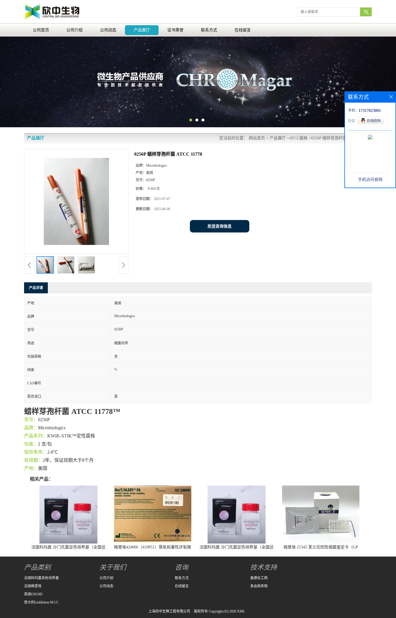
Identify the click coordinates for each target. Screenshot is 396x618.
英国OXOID (33, 594)
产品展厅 (142, 30)
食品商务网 (259, 586)
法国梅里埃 (32, 586)
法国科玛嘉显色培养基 (41, 578)
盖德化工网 (259, 578)
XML (241, 611)
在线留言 (243, 30)
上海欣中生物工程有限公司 (169, 611)
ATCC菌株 (298, 138)
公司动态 (108, 30)
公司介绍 (74, 30)
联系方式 (209, 30)
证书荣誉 (175, 30)
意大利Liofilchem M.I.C (41, 602)
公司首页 (41, 30)
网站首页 (257, 138)
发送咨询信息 (219, 226)
